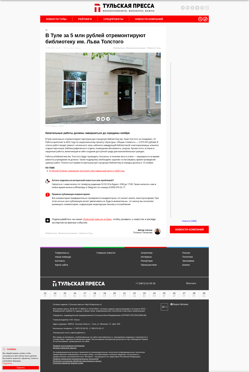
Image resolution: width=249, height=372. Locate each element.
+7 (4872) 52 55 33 (145, 283)
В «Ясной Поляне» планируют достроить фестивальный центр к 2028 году (87, 170)
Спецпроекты (113, 19)
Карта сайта (61, 265)
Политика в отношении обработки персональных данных (77, 361)
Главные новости (105, 253)
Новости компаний (149, 19)
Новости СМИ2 (189, 221)
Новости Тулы (56, 19)
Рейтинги (85, 19)
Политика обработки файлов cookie (68, 363)
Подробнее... (8, 363)
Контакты (60, 261)
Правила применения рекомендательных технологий (75, 359)
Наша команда (63, 257)
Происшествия (149, 265)
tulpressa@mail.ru (77, 333)
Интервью (146, 257)
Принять (21, 368)
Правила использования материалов (68, 346)
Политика (187, 257)
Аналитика (146, 253)
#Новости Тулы (154, 48)
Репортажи (147, 261)
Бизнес (186, 265)
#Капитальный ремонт (136, 48)
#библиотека (119, 48)
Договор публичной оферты (65, 348)
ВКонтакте (191, 283)
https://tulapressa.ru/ (93, 304)
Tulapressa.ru (62, 253)
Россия (186, 253)
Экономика (188, 261)
